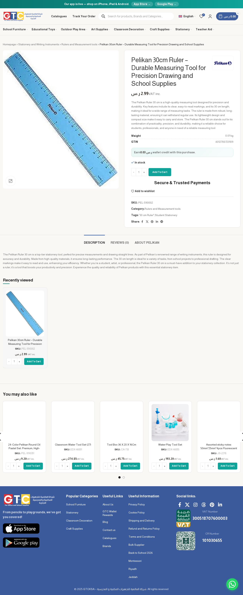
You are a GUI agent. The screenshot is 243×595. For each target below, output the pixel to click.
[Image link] (29, 499)
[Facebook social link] (142, 221)
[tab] (94, 241)
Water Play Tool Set (170, 444)
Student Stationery (166, 215)
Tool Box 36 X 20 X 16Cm (121, 444)
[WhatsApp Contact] (232, 584)
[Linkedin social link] (157, 221)
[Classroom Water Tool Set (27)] (72, 422)
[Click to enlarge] (10, 181)
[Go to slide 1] (119, 477)
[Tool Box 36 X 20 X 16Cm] (121, 422)
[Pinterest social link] (152, 221)
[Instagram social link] (195, 505)
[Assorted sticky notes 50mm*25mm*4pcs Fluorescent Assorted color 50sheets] (218, 422)
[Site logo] (23, 16)
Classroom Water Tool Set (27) (73, 444)
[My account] (210, 16)
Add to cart (159, 172)
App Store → (142, 4)
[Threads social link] (203, 505)
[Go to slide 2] (124, 477)
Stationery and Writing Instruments (38, 44)
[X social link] (147, 221)
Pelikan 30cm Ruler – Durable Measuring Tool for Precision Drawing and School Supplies (25, 343)
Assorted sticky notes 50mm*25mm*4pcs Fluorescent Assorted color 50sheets (219, 448)
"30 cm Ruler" (146, 215)
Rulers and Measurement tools (79, 44)
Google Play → (166, 4)
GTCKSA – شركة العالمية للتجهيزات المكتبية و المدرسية (114, 589)
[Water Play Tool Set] (170, 422)
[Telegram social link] (161, 221)
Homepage (9, 44)
